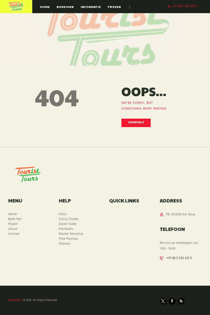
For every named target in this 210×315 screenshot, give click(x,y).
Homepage (136, 122)
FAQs (63, 214)
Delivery (64, 244)
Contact (14, 234)
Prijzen (13, 224)
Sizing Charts (68, 219)
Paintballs (66, 229)
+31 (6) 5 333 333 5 (179, 258)
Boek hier (15, 219)
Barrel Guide (68, 224)
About (12, 229)
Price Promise (68, 239)
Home (12, 214)
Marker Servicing (71, 234)
